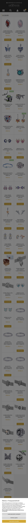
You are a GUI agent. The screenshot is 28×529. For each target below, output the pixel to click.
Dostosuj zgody (14, 517)
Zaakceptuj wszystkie (14, 521)
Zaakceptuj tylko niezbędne (14, 514)
